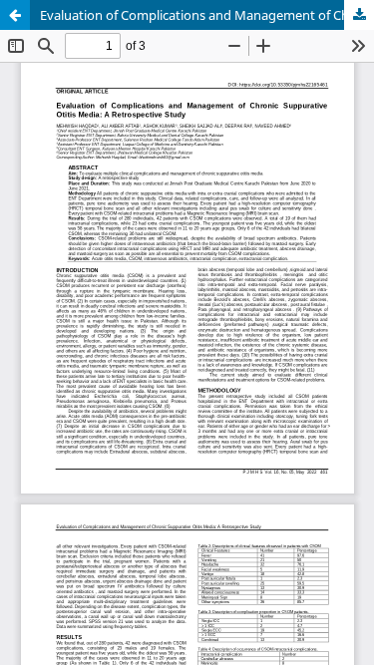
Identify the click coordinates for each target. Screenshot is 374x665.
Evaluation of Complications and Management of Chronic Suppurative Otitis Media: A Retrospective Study (207, 15)
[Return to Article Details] (15, 15)
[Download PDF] (359, 15)
